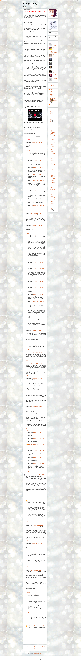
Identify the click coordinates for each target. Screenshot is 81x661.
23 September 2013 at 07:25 (36, 225)
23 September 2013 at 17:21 (38, 525)
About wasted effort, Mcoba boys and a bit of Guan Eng (55, 71)
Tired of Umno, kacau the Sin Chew (52, 175)
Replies (28, 150)
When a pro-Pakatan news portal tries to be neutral (52, 135)
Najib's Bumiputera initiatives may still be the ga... (52, 160)
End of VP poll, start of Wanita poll (52, 130)
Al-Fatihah (51, 133)
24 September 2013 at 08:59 (38, 594)
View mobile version (35, 648)
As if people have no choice (55, 74)
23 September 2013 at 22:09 (38, 438)
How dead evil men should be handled (52, 153)
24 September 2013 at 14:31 (38, 457)
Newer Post (26, 646)
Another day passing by (52, 203)
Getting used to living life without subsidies (52, 200)
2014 (50, 120)
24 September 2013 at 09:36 (38, 301)
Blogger (53, 659)
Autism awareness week (55, 48)
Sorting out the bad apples (52, 188)
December (52, 122)
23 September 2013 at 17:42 (38, 167)
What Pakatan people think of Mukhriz (52, 149)
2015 (50, 119)
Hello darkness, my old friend (52, 132)
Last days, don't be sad (52, 151)
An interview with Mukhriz (52, 155)
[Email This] (36, 136)
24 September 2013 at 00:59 (38, 205)
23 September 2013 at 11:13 (36, 394)
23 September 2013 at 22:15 (38, 287)
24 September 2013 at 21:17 (38, 553)
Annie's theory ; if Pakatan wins (55, 62)
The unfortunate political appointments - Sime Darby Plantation (55, 44)
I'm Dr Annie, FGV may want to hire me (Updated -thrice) (53, 52)
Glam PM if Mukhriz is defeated (52, 146)
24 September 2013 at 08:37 (38, 294)
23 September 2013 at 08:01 (36, 330)
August (52, 204)
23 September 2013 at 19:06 (38, 174)
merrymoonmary (44, 659)
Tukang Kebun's (52, 98)
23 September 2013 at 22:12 (38, 190)
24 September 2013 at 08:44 (38, 450)
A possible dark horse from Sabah (52, 190)
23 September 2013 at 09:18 (36, 363)
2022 (50, 111)
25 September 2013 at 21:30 (38, 463)
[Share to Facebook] (38, 136)
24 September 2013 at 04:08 (38, 625)
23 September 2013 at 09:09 (36, 352)
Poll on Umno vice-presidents (52, 192)
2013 (50, 121)
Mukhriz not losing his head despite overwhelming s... (52, 180)
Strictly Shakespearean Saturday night (52, 186)
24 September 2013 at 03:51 (38, 444)
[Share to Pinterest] (39, 136)
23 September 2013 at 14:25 (39, 474)
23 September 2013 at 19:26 (38, 180)
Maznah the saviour (52, 144)
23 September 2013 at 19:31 (38, 432)
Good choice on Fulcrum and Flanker (52, 183)
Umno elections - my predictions (52, 177)
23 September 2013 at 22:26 (36, 570)
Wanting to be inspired (52, 194)
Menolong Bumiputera (52, 172)
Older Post (44, 646)
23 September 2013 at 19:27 (38, 281)
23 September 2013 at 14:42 (38, 160)
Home (35, 646)
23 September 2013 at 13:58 (36, 406)
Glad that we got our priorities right (52, 158)
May (51, 208)
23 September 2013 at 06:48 (36, 142)
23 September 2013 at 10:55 (36, 378)
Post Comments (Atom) (37, 653)
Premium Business (29, 474)
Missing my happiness (52, 167)
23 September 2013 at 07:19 (36, 213)
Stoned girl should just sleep (52, 196)
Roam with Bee (52, 85)
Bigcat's (51, 104)
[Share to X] (37, 136)
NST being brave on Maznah (52, 127)
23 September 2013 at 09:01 (38, 152)
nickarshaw (30, 444)
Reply (27, 147)
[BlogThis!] (37, 136)
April (51, 209)
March (52, 210)
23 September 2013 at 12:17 (38, 262)
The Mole (51, 94)
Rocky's (51, 89)
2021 (50, 112)
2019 (50, 114)
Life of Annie (30, 3)
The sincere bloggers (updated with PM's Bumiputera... (52, 164)
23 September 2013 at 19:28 (38, 345)
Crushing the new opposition (55, 78)
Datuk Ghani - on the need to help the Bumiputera (52, 169)
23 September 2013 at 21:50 (36, 543)
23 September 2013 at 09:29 (38, 235)
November (52, 123)
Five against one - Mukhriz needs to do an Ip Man (52, 142)
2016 (50, 118)
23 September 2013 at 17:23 (38, 268)
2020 (50, 113)
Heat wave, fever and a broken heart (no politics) (52, 139)
